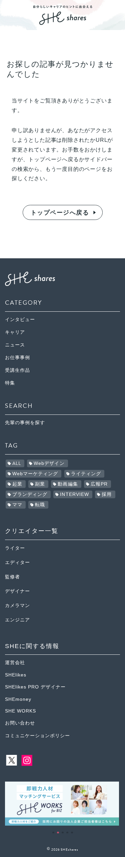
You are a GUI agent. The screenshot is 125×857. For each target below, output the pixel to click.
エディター (17, 562)
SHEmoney (18, 699)
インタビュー (20, 319)
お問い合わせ (20, 723)
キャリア (15, 332)
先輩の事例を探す (25, 422)
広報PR (99, 484)
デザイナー (17, 591)
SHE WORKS (20, 710)
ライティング (86, 473)
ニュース (15, 344)
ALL (16, 463)
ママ (17, 504)
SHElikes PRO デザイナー (35, 686)
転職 (40, 504)
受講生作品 (17, 370)
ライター (15, 548)
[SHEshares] (63, 22)
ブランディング (30, 494)
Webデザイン (49, 463)
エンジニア (17, 619)
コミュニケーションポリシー (37, 735)
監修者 (12, 576)
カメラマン (17, 605)
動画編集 (68, 484)
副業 (40, 484)
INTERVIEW (74, 494)
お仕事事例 (17, 357)
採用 (107, 494)
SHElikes (15, 674)
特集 (10, 382)
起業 (17, 484)
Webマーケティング (35, 473)
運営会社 (15, 662)
